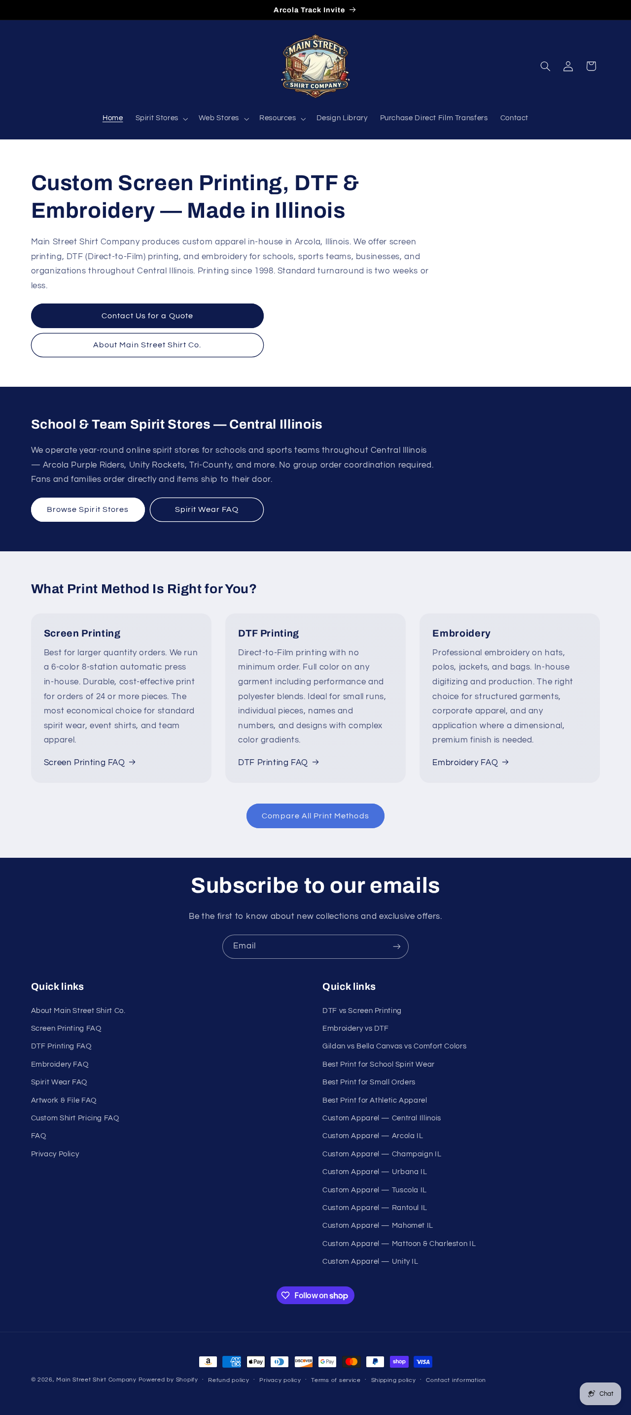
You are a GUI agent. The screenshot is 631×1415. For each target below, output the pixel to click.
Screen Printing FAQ (84, 762)
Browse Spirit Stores (88, 509)
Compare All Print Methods (315, 816)
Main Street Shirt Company (96, 1379)
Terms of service (336, 1380)
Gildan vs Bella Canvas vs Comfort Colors (394, 1046)
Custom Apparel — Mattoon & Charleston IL (399, 1243)
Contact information (456, 1380)
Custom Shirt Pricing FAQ (75, 1118)
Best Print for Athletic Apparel (374, 1100)
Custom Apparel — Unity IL (370, 1261)
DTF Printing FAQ (273, 762)
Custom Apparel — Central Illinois (381, 1118)
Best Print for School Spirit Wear (378, 1064)
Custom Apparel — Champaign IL (381, 1154)
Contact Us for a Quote (147, 316)
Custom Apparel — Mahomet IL (377, 1225)
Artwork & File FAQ (64, 1100)
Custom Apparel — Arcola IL (372, 1136)
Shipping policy (393, 1380)
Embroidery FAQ (465, 762)
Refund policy (228, 1380)
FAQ (38, 1136)
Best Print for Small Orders (369, 1082)
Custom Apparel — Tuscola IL (374, 1190)
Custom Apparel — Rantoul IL (374, 1208)
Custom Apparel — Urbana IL (374, 1172)
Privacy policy (280, 1380)
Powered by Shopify (168, 1379)
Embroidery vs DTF (355, 1028)
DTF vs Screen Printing (362, 1010)
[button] (160, 119)
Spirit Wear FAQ (207, 509)
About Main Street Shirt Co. (147, 345)
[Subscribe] (397, 947)
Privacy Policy (55, 1154)
